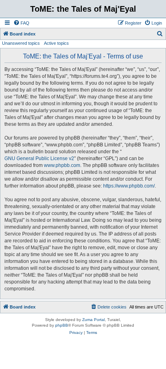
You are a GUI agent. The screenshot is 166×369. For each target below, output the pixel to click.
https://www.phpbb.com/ (129, 186)
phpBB (61, 325)
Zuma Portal (93, 319)
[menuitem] (21, 23)
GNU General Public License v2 (39, 158)
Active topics (56, 43)
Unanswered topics (21, 43)
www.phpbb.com (62, 165)
